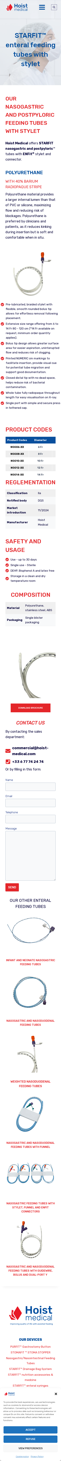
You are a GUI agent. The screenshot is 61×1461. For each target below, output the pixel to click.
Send (12, 887)
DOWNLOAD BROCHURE (30, 708)
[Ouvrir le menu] (42, 7)
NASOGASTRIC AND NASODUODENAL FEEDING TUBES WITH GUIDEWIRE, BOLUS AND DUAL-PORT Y (30, 1270)
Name (9, 780)
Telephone (11, 812)
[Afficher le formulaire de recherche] (54, 7)
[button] (56, 1394)
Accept (31, 1429)
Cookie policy (22, 1456)
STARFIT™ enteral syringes (30, 1385)
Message (11, 828)
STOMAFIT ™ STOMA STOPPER (30, 1352)
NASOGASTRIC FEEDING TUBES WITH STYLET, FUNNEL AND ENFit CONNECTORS (30, 1207)
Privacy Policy (37, 1456)
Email (8, 796)
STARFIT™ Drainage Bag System (30, 1369)
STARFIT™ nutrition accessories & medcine (30, 1377)
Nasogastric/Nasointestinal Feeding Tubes (30, 1360)
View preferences (30, 1448)
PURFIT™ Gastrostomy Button (30, 1346)
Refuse (30, 1439)
